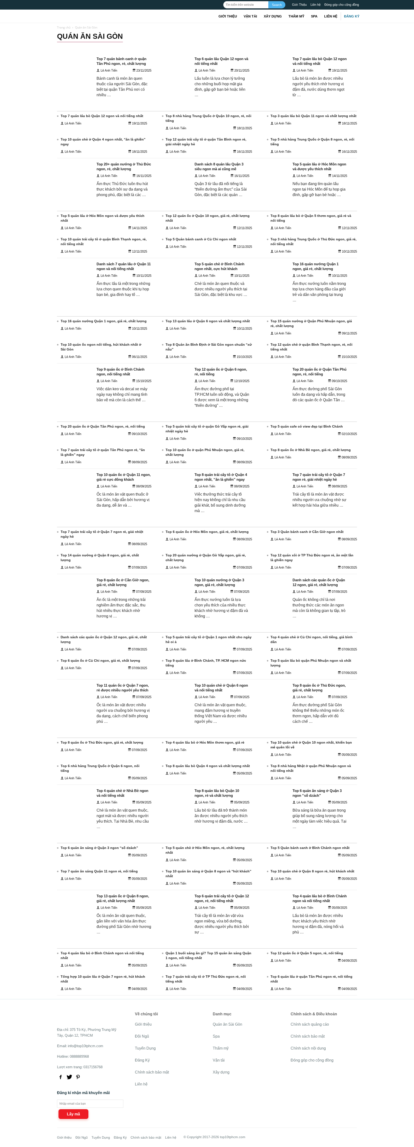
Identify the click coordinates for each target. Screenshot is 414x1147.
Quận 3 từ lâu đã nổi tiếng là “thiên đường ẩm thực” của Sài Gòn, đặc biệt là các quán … (221, 189)
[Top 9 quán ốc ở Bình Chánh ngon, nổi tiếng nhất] (75, 402)
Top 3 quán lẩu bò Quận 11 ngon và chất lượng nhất (313, 116)
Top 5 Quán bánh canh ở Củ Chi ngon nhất (201, 239)
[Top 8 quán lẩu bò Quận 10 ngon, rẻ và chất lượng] (173, 823)
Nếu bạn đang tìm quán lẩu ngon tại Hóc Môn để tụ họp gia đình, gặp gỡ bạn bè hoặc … (319, 189)
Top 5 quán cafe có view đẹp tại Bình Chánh (306, 426)
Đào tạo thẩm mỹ (95, 46)
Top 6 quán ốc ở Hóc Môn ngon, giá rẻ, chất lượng (207, 532)
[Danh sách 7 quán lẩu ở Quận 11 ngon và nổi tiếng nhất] (75, 296)
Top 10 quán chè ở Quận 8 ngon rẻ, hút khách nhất (312, 871)
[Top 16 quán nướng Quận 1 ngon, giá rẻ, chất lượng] (271, 296)
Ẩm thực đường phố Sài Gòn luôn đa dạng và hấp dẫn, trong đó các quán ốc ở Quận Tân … (319, 394)
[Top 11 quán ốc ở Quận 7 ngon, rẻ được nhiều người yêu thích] (75, 718)
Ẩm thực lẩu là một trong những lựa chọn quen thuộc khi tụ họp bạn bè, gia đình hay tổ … (123, 289)
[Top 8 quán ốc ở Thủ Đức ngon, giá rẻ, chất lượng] (271, 718)
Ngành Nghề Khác (179, 46)
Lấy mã (73, 1114)
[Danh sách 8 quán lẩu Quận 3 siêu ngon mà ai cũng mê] (173, 196)
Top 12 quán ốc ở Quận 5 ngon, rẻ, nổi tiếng (306, 953)
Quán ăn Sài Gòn (227, 1024)
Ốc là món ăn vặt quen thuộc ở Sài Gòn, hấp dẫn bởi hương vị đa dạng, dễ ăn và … (123, 499)
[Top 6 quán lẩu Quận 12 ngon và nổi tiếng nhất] (173, 91)
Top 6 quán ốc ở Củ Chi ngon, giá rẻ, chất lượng (100, 660)
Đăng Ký (351, 16)
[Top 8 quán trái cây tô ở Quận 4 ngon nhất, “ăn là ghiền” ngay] (173, 507)
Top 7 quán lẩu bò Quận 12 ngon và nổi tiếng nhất (102, 116)
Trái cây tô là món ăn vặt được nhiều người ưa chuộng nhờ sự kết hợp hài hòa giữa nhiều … (319, 499)
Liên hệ (315, 4)
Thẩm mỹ (296, 16)
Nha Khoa (219, 46)
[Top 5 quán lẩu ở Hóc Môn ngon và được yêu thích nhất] (271, 196)
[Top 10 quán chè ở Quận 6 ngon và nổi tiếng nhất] (173, 718)
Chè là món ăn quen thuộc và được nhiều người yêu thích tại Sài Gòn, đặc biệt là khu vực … (221, 289)
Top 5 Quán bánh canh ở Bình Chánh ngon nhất (310, 848)
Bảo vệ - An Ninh (69, 46)
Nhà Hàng (201, 46)
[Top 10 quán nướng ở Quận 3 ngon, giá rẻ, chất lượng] (173, 612)
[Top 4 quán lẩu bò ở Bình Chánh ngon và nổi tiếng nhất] (271, 928)
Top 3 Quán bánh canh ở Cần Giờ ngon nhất (307, 532)
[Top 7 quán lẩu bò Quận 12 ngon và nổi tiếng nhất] (271, 91)
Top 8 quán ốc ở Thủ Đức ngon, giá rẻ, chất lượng (102, 742)
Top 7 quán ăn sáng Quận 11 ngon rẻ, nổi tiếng (99, 871)
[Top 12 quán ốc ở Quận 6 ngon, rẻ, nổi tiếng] (173, 402)
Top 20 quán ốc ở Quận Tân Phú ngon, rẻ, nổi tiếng (103, 426)
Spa (314, 16)
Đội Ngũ (142, 1036)
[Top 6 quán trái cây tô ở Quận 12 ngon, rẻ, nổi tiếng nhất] (173, 928)
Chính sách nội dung (308, 1048)
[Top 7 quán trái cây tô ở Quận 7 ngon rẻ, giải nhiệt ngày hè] (271, 507)
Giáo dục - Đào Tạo (151, 46)
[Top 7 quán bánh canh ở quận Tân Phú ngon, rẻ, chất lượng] (75, 91)
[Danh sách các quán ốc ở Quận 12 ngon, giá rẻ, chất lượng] (271, 612)
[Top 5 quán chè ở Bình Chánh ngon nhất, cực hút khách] (173, 296)
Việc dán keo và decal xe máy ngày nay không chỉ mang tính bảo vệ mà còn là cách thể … (122, 394)
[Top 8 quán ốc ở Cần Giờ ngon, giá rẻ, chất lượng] (75, 612)
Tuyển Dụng (145, 1048)
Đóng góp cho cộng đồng (341, 4)
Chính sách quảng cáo (310, 1024)
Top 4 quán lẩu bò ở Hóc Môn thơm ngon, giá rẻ (205, 742)
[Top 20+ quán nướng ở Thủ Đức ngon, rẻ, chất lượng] (75, 196)
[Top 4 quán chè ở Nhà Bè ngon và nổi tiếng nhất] (75, 823)
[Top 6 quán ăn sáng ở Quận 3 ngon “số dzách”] (271, 823)
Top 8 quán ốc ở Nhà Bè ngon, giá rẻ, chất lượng (310, 450)
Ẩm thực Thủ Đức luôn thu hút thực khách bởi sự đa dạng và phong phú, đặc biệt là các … (122, 189)
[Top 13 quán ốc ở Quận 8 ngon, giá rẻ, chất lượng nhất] (75, 928)
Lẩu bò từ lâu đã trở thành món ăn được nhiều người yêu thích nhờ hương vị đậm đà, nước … (221, 815)
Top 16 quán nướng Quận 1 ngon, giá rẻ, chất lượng (104, 321)
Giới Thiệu (299, 4)
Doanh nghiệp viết (122, 46)
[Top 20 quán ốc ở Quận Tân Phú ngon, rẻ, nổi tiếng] (271, 402)
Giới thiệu (227, 16)
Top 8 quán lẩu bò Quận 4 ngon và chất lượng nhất (208, 766)
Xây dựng (273, 16)
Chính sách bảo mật (152, 1072)
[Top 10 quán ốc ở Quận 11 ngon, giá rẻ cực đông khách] (75, 507)
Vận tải (250, 16)
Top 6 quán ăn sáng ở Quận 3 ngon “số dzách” (99, 848)
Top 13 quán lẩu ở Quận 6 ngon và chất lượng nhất (208, 321)
